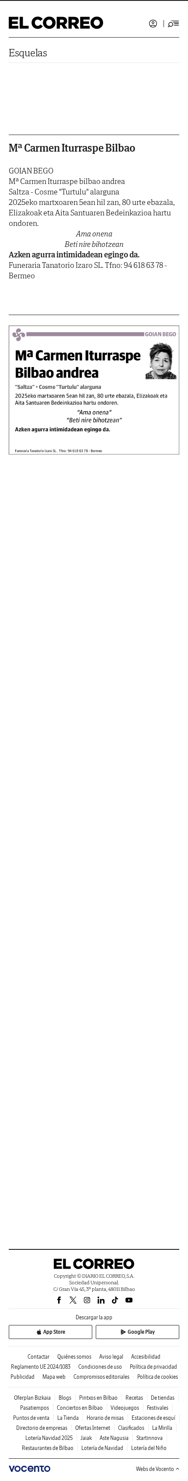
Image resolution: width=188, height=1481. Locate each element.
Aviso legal (111, 1356)
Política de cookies (157, 1376)
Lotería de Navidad (102, 1448)
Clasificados (131, 1428)
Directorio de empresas (41, 1428)
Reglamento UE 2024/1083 (40, 1366)
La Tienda (68, 1418)
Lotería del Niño (149, 1448)
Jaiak (86, 1438)
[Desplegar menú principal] (173, 23)
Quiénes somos (74, 1356)
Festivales (157, 1408)
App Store (54, 1331)
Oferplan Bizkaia (32, 1397)
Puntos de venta (31, 1418)
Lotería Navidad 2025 (49, 1438)
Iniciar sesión (153, 23)
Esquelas (28, 52)
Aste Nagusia (114, 1438)
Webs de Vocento (155, 1469)
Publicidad (22, 1376)
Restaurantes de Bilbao (47, 1448)
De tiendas (162, 1397)
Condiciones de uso (100, 1366)
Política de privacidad (153, 1366)
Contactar (38, 1356)
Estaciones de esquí (153, 1418)
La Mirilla (162, 1428)
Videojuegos (125, 1408)
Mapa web (54, 1376)
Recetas (134, 1397)
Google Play (141, 1331)
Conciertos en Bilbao (80, 1408)
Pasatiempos (34, 1408)
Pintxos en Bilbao (98, 1397)
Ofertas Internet (92, 1428)
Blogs (65, 1397)
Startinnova (149, 1438)
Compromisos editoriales (101, 1376)
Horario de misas (105, 1418)
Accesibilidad (145, 1356)
